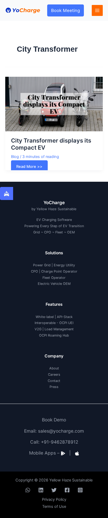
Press (54, 387)
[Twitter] (54, 490)
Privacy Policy (54, 499)
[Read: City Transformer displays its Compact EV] (54, 103)
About (54, 368)
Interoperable (45, 323)
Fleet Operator (54, 278)
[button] (65, 10)
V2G (38, 329)
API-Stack (65, 317)
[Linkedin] (41, 490)
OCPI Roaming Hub (54, 335)
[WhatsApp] (27, 490)
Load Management (59, 329)
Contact (54, 381)
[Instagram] (80, 490)
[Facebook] (67, 490)
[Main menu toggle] (97, 10)
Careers (54, 374)
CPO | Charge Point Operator (54, 271)
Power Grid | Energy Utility (54, 265)
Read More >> (29, 167)
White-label (45, 317)
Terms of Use (54, 506)
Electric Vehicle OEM (54, 284)
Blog (15, 156)
